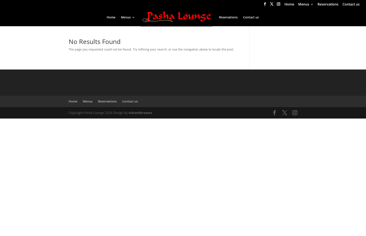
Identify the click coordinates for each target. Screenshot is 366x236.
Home (289, 5)
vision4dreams (140, 112)
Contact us (351, 5)
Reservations (327, 5)
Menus (303, 5)
